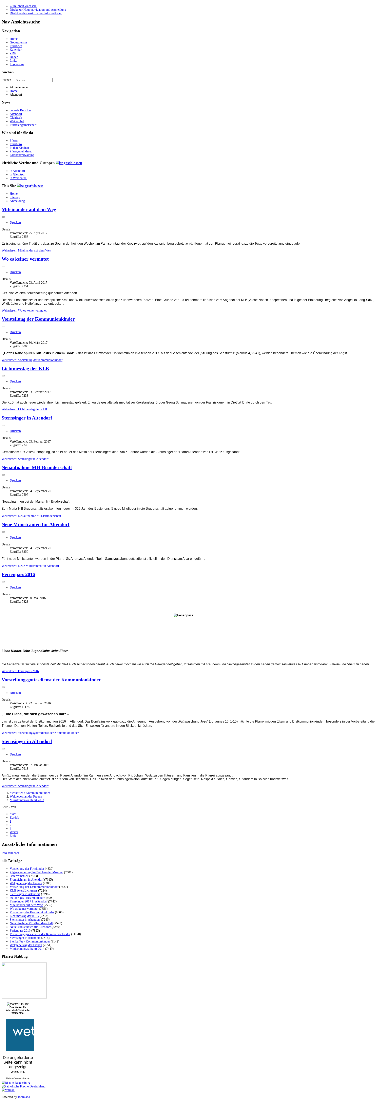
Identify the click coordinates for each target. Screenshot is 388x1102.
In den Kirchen (19, 147)
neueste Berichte (20, 110)
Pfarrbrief (16, 46)
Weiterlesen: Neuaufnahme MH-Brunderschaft (31, 516)
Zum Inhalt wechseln (23, 6)
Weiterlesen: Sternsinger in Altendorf (25, 459)
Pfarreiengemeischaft (23, 125)
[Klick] (69, 163)
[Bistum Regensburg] (16, 1082)
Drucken (15, 222)
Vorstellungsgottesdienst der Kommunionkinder (51, 679)
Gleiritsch (16, 117)
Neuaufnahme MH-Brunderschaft (37, 467)
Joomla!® (24, 1097)
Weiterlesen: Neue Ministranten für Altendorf (30, 565)
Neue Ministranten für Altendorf (36, 524)
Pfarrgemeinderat (21, 151)
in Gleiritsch (17, 174)
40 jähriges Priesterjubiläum (28, 897)
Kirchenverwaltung (22, 155)
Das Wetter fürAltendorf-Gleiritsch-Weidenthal (18, 1010)
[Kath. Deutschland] (23, 1086)
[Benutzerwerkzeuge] (3, 217)
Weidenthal (17, 121)
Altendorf (16, 114)
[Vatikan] (8, 1090)
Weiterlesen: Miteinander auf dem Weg (26, 250)
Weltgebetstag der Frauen (26, 796)
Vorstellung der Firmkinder (27, 868)
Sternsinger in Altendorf (27, 418)
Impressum (17, 64)
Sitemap (15, 197)
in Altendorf (17, 170)
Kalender (15, 49)
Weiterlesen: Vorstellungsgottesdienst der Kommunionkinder (40, 732)
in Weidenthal (18, 178)
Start (13, 814)
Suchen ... (8, 80)
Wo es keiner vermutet (25, 259)
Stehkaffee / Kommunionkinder (30, 793)
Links (13, 60)
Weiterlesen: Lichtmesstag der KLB (24, 409)
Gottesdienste (18, 42)
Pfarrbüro (16, 144)
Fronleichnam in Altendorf (26, 879)
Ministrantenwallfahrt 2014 (27, 800)
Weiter (14, 832)
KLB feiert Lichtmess (23, 890)
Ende (13, 835)
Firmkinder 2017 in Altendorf (28, 901)
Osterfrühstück (19, 876)
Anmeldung (17, 201)
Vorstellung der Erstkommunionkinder (34, 887)
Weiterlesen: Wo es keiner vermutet (24, 310)
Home (14, 38)
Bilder (14, 57)
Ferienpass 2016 (18, 574)
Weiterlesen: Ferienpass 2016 (20, 671)
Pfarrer (14, 140)
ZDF (13, 53)
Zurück (14, 817)
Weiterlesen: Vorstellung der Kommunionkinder (32, 360)
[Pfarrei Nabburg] (24, 997)
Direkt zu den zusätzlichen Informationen (36, 13)
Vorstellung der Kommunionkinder (38, 319)
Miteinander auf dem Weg (29, 209)
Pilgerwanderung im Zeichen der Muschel (36, 872)
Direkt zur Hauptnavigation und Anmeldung (38, 9)
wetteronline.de (22, 1078)
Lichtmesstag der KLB (25, 368)
